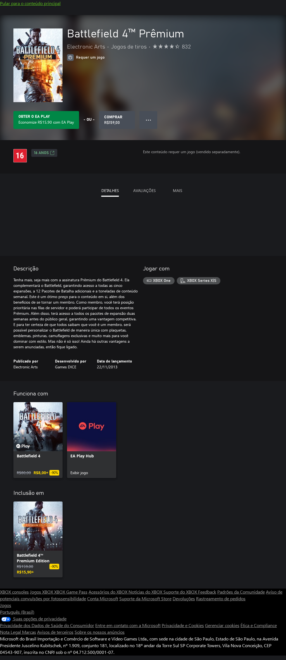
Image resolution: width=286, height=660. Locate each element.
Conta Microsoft (102, 598)
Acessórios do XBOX (108, 592)
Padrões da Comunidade (241, 592)
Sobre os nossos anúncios (100, 632)
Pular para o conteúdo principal (30, 3)
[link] (38, 440)
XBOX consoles (14, 592)
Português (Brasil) (17, 612)
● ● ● (148, 119)
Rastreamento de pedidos (221, 598)
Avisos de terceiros (55, 632)
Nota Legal (11, 632)
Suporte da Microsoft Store (145, 598)
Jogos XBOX (42, 592)
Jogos (5, 605)
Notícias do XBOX (145, 592)
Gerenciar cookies (222, 625)
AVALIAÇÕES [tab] (144, 190)
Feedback (207, 592)
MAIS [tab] (177, 190)
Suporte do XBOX (180, 592)
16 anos (41, 153)
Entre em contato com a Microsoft (128, 625)
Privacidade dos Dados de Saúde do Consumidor (47, 625)
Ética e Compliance (258, 625)
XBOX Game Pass (70, 592)
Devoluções (184, 598)
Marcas (29, 632)
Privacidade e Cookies (183, 625)
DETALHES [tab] (110, 190)
